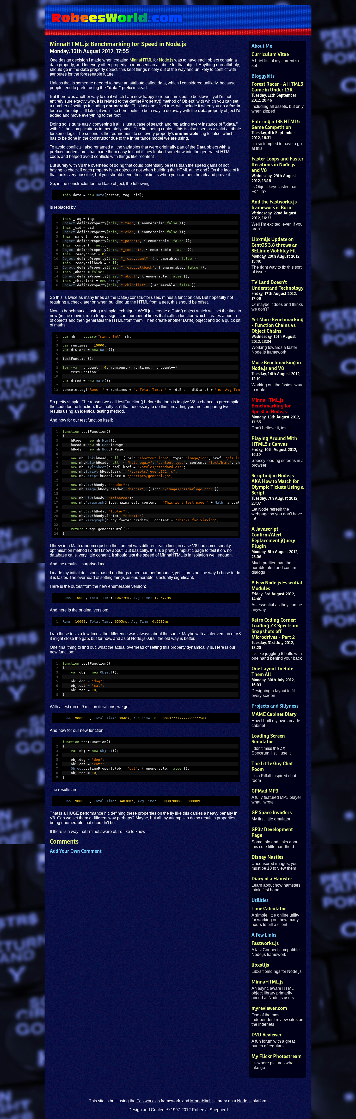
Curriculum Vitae (270, 54)
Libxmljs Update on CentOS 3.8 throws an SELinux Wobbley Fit (274, 245)
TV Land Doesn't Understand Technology (277, 285)
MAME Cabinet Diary (274, 714)
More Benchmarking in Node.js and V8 (276, 365)
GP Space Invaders (271, 812)
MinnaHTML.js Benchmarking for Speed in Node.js (271, 406)
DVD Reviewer (266, 1035)
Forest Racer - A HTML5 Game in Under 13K (277, 87)
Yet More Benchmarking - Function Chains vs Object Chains (277, 325)
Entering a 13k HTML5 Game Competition (275, 124)
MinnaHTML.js (267, 982)
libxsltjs (260, 965)
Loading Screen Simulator (268, 739)
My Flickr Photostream (276, 1056)
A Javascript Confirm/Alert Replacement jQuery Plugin (273, 537)
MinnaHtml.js (202, 1101)
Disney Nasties (267, 857)
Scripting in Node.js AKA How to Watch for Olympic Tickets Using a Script (277, 484)
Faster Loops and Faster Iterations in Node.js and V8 (277, 164)
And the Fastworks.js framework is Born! (274, 205)
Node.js (166, 60)
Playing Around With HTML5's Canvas (274, 441)
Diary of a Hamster (271, 879)
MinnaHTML (141, 60)
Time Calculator (268, 909)
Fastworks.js (265, 943)
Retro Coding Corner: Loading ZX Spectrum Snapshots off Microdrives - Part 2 (274, 628)
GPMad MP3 (264, 791)
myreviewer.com (269, 1008)
